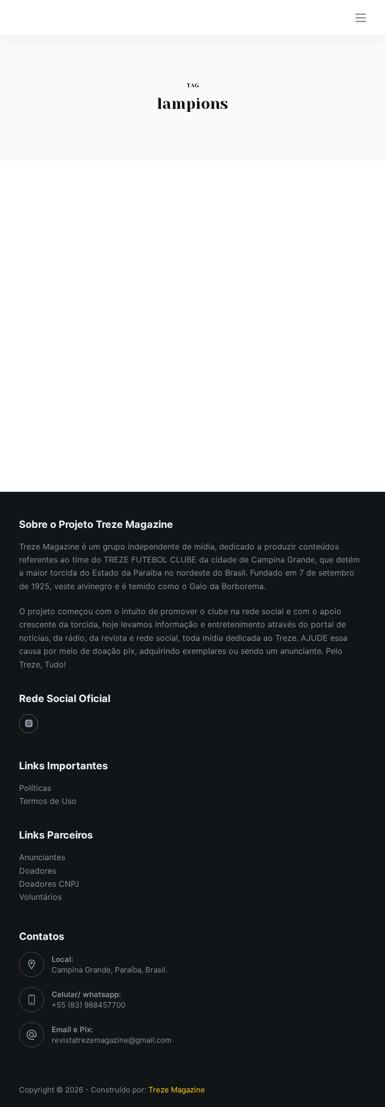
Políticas (35, 788)
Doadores (37, 871)
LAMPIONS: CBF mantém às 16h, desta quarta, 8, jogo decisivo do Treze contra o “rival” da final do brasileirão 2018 (97, 306)
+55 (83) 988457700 (88, 1005)
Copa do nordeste (65, 260)
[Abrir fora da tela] (360, 18)
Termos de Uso (48, 801)
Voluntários (40, 897)
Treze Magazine (176, 1089)
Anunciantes (42, 857)
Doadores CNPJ (49, 884)
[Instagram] (28, 723)
